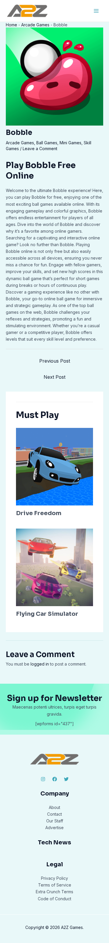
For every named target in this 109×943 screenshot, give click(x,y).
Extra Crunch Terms (54, 891)
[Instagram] (43, 779)
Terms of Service (54, 884)
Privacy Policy (54, 878)
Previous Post (54, 361)
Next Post (54, 377)
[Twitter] (66, 779)
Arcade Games (35, 24)
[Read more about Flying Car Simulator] (54, 566)
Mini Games (70, 142)
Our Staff (54, 820)
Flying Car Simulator (47, 614)
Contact (54, 814)
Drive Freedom (38, 513)
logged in (40, 663)
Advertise (54, 827)
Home (11, 24)
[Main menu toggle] (96, 11)
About (54, 807)
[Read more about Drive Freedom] (54, 466)
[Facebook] (54, 779)
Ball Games (46, 142)
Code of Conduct (54, 898)
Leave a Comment (40, 148)
